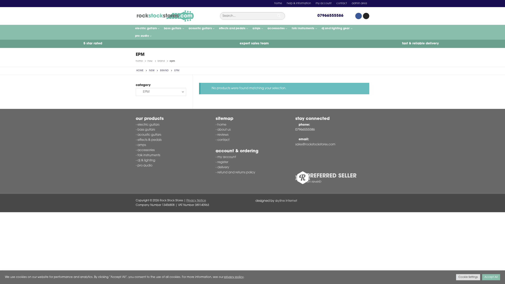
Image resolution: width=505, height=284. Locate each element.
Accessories (146, 150)
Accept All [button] (491, 277)
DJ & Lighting (146, 160)
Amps (141, 145)
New (150, 61)
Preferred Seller (331, 176)
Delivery (223, 167)
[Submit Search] (279, 16)
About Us (224, 129)
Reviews (222, 134)
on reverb (314, 181)
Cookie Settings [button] (468, 277)
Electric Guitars (148, 124)
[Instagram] (366, 16)
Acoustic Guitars (149, 134)
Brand (161, 61)
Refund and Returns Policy (236, 172)
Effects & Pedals (149, 140)
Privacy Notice (196, 200)
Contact (223, 140)
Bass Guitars (146, 129)
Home (139, 61)
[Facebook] (358, 16)
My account (226, 157)
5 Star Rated (92, 43)
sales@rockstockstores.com (315, 144)
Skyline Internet (286, 201)
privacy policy (234, 277)
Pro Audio (144, 165)
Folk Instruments (148, 155)
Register (222, 162)
